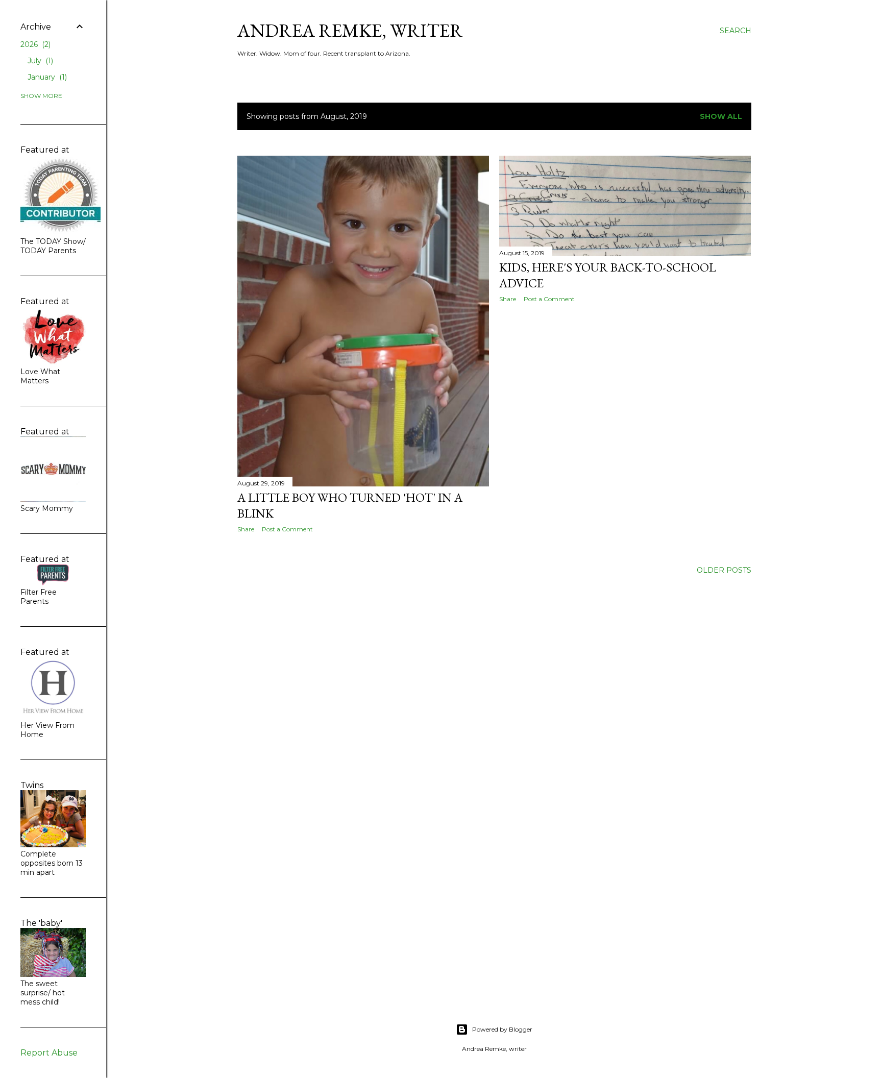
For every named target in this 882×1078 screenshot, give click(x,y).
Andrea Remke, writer (350, 30)
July (39, 60)
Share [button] (245, 529)
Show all (721, 116)
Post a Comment (287, 529)
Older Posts (724, 570)
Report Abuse (49, 1053)
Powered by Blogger (502, 1029)
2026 (34, 44)
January (46, 77)
